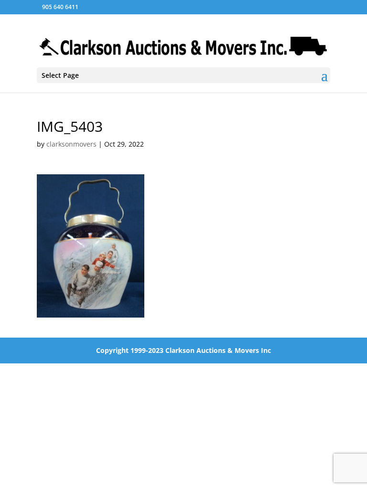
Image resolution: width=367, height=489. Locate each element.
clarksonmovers (71, 144)
